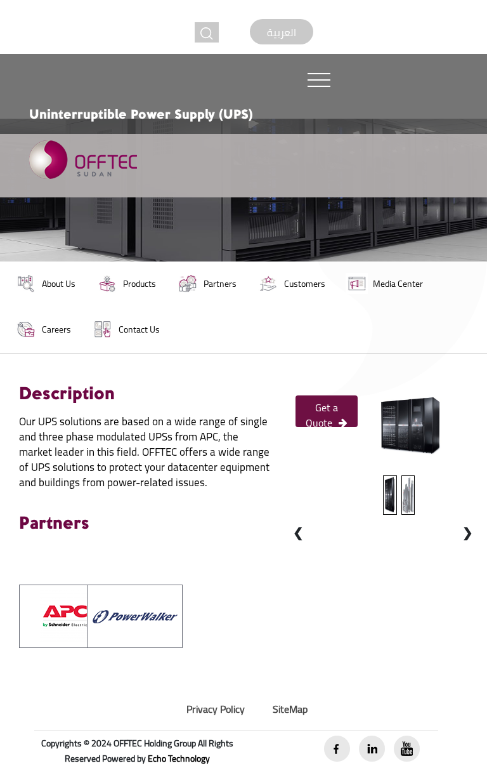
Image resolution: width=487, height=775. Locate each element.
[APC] (66, 615)
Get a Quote (322, 412)
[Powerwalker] (135, 615)
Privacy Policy (215, 709)
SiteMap (290, 709)
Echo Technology (179, 758)
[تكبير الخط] (207, 32)
